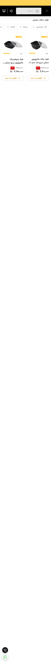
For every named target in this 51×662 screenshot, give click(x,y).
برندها (25, 27)
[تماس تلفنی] (5, 650)
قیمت (12, 27)
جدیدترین (39, 27)
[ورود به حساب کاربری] (11, 11)
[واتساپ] (5, 657)
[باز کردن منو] (46, 11)
